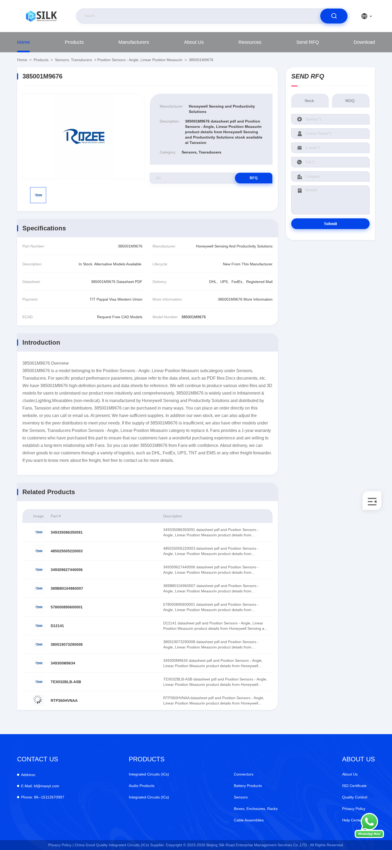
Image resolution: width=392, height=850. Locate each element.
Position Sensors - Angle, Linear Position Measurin (139, 60)
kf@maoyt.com (40, 786)
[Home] (41, 16)
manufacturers (133, 42)
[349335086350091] (38, 532)
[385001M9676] (84, 136)
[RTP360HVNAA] (38, 700)
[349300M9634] (38, 663)
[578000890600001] (38, 607)
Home (23, 42)
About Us (194, 42)
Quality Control (354, 797)
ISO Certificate (354, 786)
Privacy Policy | (61, 845)
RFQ (254, 178)
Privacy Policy (353, 808)
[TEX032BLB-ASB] (38, 681)
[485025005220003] (38, 551)
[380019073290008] (38, 644)
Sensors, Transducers (73, 60)
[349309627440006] (38, 569)
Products (74, 42)
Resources (249, 42)
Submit (330, 223)
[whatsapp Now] (369, 837)
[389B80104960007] (38, 588)
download (364, 42)
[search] (333, 16)
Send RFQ (307, 42)
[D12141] (38, 625)
